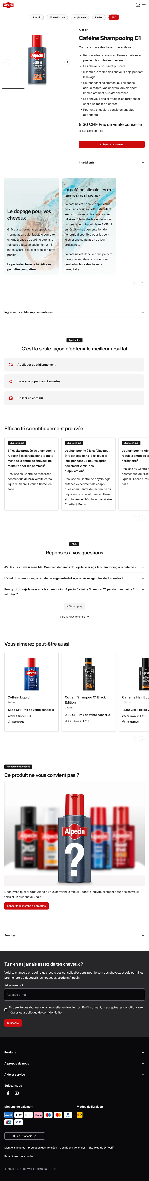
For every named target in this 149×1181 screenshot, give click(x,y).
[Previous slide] (134, 518)
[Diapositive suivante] (67, 62)
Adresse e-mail (13, 985)
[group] (31, 226)
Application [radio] (80, 17)
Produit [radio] (37, 17)
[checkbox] (5, 1009)
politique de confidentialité (44, 1012)
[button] (13, 88)
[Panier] (138, 5)
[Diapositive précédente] (7, 62)
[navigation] (74, 17)
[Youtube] (16, 1093)
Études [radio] (98, 17)
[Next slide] (142, 518)
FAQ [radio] (114, 17)
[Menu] (144, 5)
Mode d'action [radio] (57, 17)
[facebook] (8, 1093)
